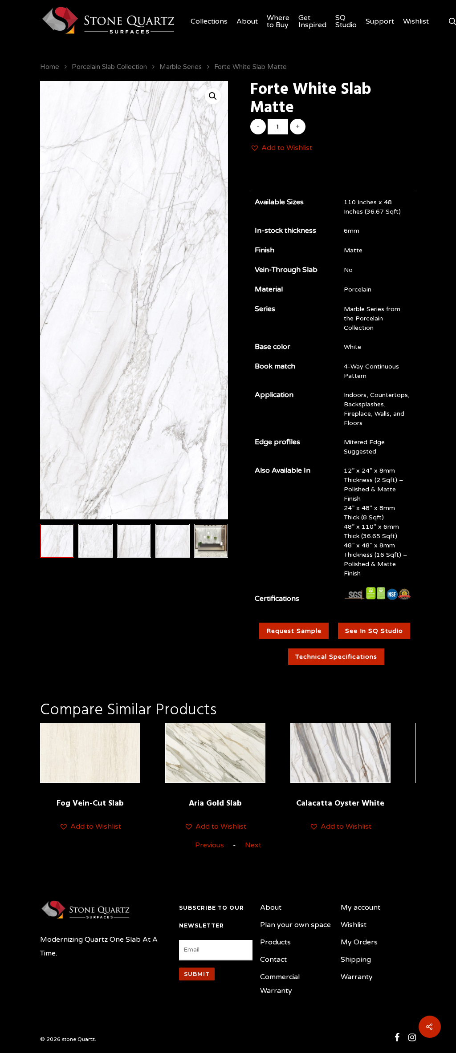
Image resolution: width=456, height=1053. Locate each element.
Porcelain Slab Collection (109, 67)
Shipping (356, 959)
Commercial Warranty (280, 983)
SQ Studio (346, 21)
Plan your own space (295, 924)
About (247, 21)
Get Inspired (312, 21)
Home (49, 67)
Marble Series (180, 67)
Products (275, 942)
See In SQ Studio (374, 631)
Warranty (357, 976)
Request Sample (294, 631)
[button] (281, 148)
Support (380, 21)
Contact (273, 959)
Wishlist (416, 21)
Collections (209, 21)
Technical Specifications (336, 656)
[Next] (211, 543)
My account (360, 907)
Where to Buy (278, 21)
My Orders (359, 942)
